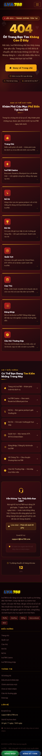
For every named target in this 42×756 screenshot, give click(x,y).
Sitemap (4, 698)
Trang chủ (5, 635)
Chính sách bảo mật (9, 684)
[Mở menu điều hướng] (37, 4)
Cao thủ (4, 644)
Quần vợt (5, 640)
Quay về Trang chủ (23, 68)
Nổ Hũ (3, 653)
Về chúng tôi (6, 676)
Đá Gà (3, 649)
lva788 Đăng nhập (8, 662)
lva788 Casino (7, 658)
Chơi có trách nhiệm (9, 689)
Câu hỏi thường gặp (9, 693)
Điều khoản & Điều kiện (10, 680)
